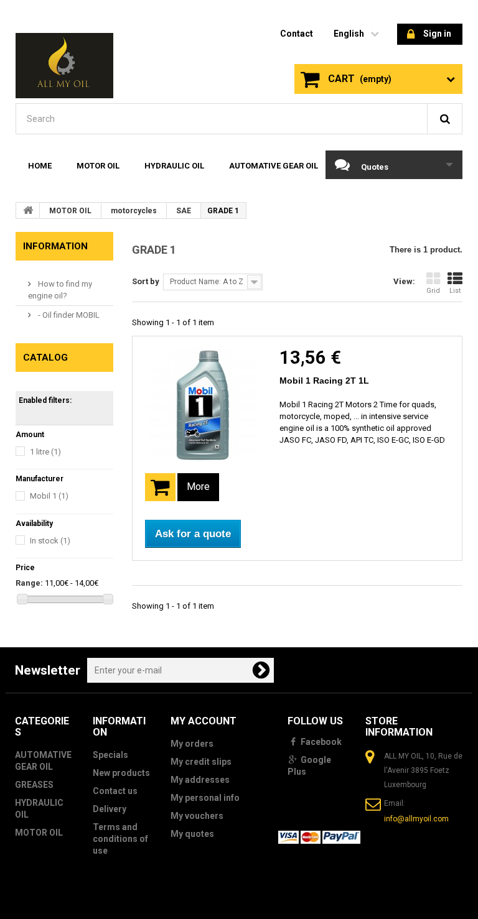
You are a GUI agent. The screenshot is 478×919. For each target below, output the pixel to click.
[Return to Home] (28, 210)
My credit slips (201, 762)
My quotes (192, 834)
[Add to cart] (160, 487)
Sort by (145, 281)
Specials (110, 755)
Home (40, 165)
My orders (192, 744)
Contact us (115, 791)
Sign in (437, 34)
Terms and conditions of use (120, 839)
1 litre (45, 451)
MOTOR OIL (98, 165)
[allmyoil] (64, 65)
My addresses (200, 780)
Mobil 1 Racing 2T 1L (324, 381)
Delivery (109, 809)
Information (55, 246)
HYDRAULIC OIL (174, 165)
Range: (29, 583)
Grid (433, 291)
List (455, 291)
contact (296, 34)
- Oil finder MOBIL (68, 315)
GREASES (34, 785)
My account (204, 721)
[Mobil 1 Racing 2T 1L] (203, 405)
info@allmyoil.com (416, 819)
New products (121, 773)
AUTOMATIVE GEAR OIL (273, 165)
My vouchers (197, 816)
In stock (50, 540)
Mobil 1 (49, 496)
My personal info (205, 798)
